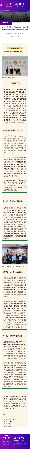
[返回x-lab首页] (15, 5)
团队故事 (19, 23)
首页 (14, 23)
